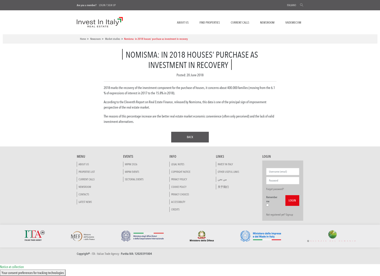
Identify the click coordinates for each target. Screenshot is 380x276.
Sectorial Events (134, 179)
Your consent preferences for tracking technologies (33, 272)
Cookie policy (178, 187)
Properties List (87, 172)
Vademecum (293, 22)
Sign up (111, 5)
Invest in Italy (225, 164)
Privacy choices (180, 194)
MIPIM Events (132, 172)
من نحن (222, 179)
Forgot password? (275, 189)
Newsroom (267, 22)
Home (83, 39)
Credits (175, 209)
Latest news (85, 202)
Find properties (210, 22)
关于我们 (223, 187)
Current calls (240, 22)
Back (190, 137)
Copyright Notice (180, 172)
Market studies (112, 39)
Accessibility (178, 202)
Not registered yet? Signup (279, 214)
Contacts (84, 194)
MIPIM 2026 (131, 164)
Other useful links (228, 172)
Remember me (271, 199)
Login (102, 5)
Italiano (291, 5)
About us (183, 22)
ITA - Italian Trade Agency (105, 254)
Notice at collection (12, 267)
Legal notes (177, 164)
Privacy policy (179, 179)
